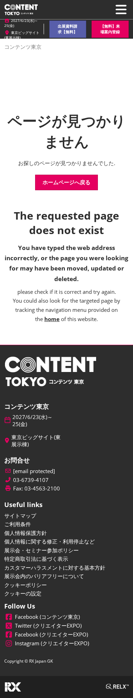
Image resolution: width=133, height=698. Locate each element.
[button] (68, 29)
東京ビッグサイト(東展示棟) (36, 441)
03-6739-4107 (31, 480)
